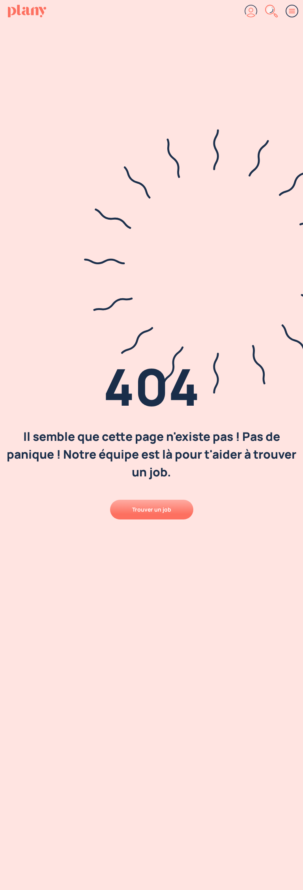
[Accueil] (27, 11)
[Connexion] (251, 11)
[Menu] (292, 11)
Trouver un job (151, 509)
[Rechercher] (271, 11)
